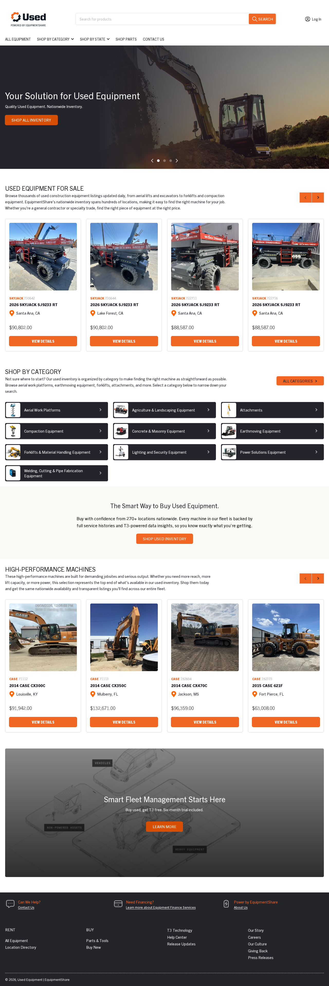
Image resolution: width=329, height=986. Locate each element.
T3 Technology (179, 930)
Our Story (256, 930)
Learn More (164, 826)
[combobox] (176, 19)
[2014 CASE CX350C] (124, 637)
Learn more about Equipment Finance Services (161, 907)
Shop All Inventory (31, 119)
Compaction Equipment (43, 430)
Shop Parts (126, 39)
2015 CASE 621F (267, 685)
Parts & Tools (97, 940)
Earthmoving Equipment (260, 430)
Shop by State (92, 39)
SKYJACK (16, 298)
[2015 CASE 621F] (286, 637)
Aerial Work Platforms (42, 409)
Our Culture (257, 943)
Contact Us (153, 39)
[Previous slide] (152, 161)
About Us (241, 907)
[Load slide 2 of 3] (164, 161)
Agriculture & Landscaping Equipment (163, 409)
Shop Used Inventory (164, 538)
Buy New (93, 947)
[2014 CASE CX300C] (43, 637)
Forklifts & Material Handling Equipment (57, 452)
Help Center (177, 937)
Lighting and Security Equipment (159, 452)
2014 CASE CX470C (189, 685)
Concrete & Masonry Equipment (158, 430)
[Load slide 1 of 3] (158, 161)
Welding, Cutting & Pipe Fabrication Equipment (53, 473)
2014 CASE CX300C (27, 685)
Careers (254, 937)
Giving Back (258, 950)
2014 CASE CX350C (108, 685)
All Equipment (18, 39)
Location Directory (20, 947)
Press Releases (260, 957)
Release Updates (181, 943)
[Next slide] (177, 161)
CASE (13, 679)
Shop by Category (53, 39)
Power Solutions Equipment (263, 452)
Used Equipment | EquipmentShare (43, 979)
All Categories (298, 380)
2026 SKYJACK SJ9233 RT (33, 304)
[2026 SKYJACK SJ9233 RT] (43, 256)
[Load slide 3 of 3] (171, 161)
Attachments (251, 409)
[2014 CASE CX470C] (205, 637)
